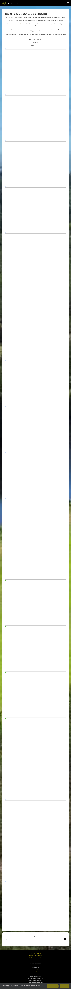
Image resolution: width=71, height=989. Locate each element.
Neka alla (64, 986)
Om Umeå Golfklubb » (35, 953)
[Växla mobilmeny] (68, 2)
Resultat (22, 24)
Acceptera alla (53, 986)
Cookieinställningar (15, 986)
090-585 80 (35, 969)
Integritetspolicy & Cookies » (35, 957)
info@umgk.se (35, 971)
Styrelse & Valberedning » (35, 955)
